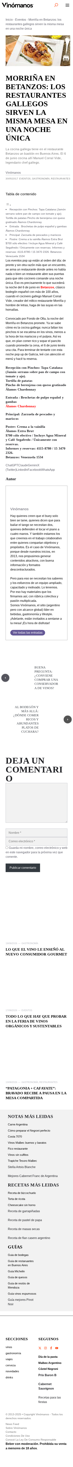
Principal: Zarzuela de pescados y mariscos (35, 234)
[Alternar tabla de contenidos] (8, 205)
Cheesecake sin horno (21, 1205)
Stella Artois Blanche (22, 1167)
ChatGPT (12, 465)
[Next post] (67, 719)
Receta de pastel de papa (25, 1220)
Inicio (9, 19)
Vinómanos (13, 172)
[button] (56, 5)
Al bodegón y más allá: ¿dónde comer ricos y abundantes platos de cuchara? (26, 719)
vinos (9, 1347)
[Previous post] (5, 678)
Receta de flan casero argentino (29, 1238)
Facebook (34, 469)
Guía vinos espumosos (22, 1293)
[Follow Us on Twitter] (40, 1348)
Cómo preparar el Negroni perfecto (29, 1130)
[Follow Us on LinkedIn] (56, 1348)
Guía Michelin (16, 1271)
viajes (9, 1359)
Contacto (11, 1431)
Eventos (20, 19)
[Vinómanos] (18, 5)
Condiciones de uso (18, 1435)
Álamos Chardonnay (21, 406)
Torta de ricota (16, 1198)
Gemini (32, 465)
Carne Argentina (18, 1124)
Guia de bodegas (18, 1254)
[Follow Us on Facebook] (51, 1348)
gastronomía (13, 1353)
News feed (12, 1424)
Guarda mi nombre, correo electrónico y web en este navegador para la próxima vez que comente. (36, 852)
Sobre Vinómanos (16, 1427)
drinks (9, 1377)
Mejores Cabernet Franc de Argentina (33, 1176)
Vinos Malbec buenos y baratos (27, 1142)
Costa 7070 (15, 1136)
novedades (12, 1371)
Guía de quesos (17, 1277)
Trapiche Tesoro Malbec (22, 1160)
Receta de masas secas (24, 1229)
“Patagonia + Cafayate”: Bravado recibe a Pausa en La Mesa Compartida (36, 1093)
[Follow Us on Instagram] (45, 1348)
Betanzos (47, 287)
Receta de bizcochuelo (22, 1192)
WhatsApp (48, 469)
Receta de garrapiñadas (24, 1211)
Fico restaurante (18, 1148)
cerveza (11, 1365)
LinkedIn (22, 469)
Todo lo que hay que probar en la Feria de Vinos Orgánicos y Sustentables (36, 1021)
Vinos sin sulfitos (18, 1154)
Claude (23, 465)
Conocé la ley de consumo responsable (31, 1439)
